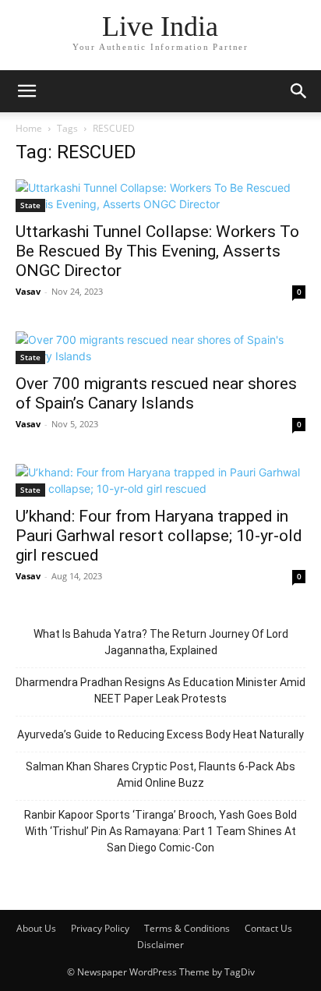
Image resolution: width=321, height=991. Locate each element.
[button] (26, 91)
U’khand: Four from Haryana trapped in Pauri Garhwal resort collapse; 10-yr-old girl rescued (159, 536)
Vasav (28, 291)
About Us (36, 928)
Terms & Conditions (187, 928)
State (30, 205)
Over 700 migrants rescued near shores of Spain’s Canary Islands (156, 393)
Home (29, 128)
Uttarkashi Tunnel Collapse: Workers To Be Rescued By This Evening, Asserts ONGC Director (157, 251)
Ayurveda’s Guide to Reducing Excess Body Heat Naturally (160, 734)
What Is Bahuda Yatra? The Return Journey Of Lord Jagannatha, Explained (161, 642)
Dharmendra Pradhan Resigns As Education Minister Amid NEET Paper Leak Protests (160, 690)
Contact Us (268, 928)
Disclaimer (160, 944)
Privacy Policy (100, 928)
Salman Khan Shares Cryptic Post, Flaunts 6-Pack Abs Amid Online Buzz (160, 774)
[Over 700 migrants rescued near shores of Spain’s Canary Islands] (160, 347)
